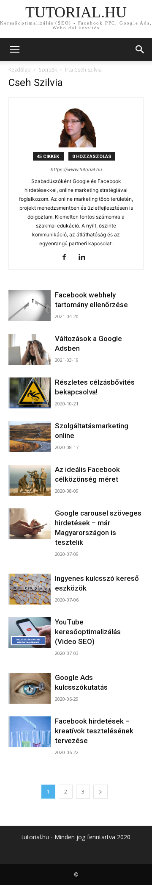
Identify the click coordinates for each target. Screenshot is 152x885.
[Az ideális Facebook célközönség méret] (29, 480)
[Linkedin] (85, 257)
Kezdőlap (19, 69)
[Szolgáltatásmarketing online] (29, 436)
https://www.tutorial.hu (76, 169)
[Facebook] (67, 257)
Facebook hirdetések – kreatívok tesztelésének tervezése (94, 731)
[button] (14, 49)
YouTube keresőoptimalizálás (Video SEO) (88, 632)
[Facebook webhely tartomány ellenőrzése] (29, 305)
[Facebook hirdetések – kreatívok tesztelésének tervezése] (29, 731)
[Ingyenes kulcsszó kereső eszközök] (29, 589)
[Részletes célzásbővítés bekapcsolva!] (29, 392)
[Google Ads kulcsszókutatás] (29, 688)
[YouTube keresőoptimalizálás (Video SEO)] (29, 632)
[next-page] (100, 792)
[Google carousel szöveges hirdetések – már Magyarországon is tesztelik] (29, 523)
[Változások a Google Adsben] (29, 349)
